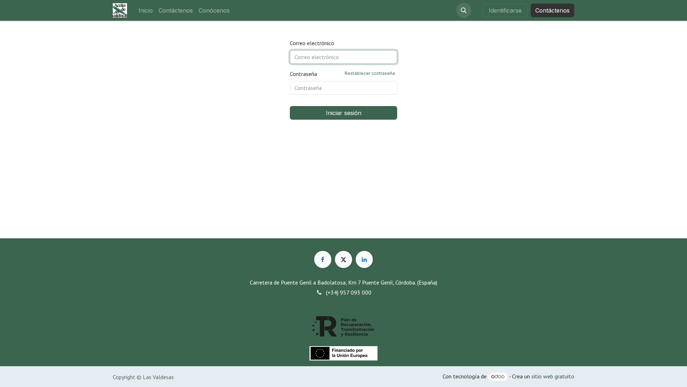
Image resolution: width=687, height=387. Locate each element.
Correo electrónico (312, 43)
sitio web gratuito (552, 376)
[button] (463, 10)
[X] (343, 259)
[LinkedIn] (364, 259)
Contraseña (342, 73)
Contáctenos (552, 10)
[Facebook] (322, 259)
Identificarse (505, 10)
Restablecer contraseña (370, 73)
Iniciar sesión (343, 112)
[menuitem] (146, 10)
